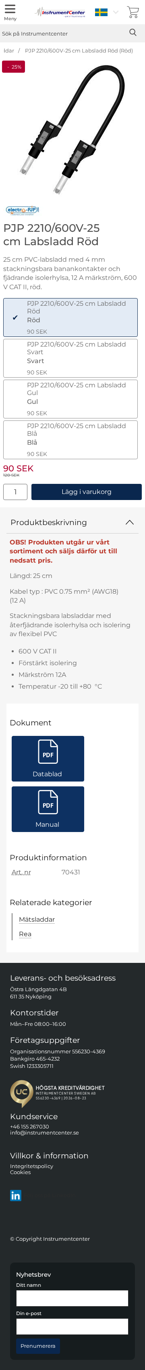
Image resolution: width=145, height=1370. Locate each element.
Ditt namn (28, 1285)
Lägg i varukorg (87, 492)
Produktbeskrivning (48, 522)
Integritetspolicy (31, 1166)
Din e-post (28, 1313)
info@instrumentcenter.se (44, 1133)
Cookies (20, 1172)
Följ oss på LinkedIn (50, 1195)
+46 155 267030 (29, 1127)
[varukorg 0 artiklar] (133, 12)
